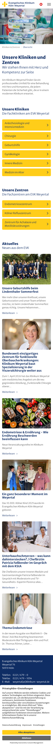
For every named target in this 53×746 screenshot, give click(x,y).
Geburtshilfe (12, 145)
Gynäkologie (12, 154)
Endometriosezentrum (18, 204)
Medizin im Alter (14, 172)
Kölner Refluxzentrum (18, 213)
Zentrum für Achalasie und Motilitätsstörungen (20, 224)
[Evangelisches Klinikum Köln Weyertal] (18, 4)
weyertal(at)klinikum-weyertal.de (31, 681)
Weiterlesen (8, 313)
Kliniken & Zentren (11, 47)
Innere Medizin (13, 163)
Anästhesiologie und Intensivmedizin (17, 125)
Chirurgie (10, 136)
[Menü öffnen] (49, 4)
